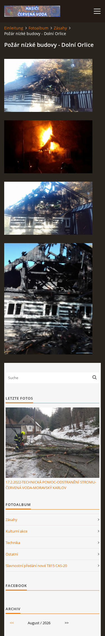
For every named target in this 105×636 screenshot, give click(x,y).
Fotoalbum (38, 28)
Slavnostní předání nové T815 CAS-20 (36, 565)
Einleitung (13, 28)
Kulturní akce (16, 531)
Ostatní (12, 554)
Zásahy (60, 28)
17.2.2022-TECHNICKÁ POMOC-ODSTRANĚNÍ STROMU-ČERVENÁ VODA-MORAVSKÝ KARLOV (51, 485)
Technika (13, 542)
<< (12, 622)
